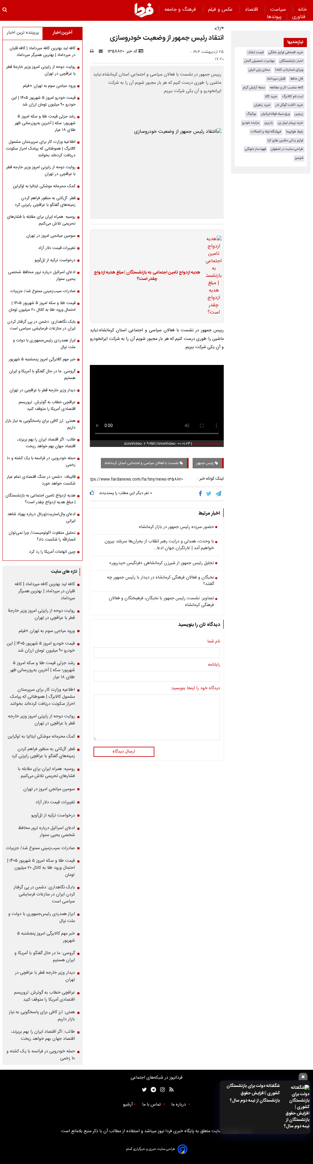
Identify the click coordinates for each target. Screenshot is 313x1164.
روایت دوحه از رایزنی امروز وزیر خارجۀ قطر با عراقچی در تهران (40, 70)
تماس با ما (152, 1104)
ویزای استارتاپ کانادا (289, 70)
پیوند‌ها (274, 17)
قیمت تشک (255, 52)
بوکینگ (251, 114)
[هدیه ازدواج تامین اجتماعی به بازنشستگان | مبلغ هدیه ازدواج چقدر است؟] (212, 276)
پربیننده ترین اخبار (23, 32)
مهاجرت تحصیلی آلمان (259, 61)
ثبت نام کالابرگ (292, 96)
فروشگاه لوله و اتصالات (266, 132)
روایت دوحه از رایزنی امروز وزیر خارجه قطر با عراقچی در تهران (40, 170)
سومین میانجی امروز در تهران (50, 235)
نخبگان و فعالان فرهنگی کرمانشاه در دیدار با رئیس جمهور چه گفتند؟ (160, 581)
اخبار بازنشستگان (291, 61)
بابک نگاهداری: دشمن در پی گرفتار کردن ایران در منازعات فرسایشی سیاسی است (41, 325)
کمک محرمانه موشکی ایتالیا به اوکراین (44, 186)
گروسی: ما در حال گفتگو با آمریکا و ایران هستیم (42, 374)
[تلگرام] (219, 494)
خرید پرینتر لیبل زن (290, 123)
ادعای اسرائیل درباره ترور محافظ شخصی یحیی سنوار (41, 275)
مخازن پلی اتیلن (259, 70)
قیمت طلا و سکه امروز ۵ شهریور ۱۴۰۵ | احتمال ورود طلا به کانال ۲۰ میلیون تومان (42, 306)
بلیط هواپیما (294, 132)
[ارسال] (102, 51)
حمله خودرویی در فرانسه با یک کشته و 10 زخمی (41, 461)
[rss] (169, 1090)
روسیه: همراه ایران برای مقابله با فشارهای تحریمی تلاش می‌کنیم (41, 220)
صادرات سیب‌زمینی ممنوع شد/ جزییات (42, 291)
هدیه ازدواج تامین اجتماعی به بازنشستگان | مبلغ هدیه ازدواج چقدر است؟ (147, 276)
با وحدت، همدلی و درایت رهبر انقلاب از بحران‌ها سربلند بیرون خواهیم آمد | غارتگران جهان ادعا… (159, 545)
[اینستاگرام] (161, 1090)
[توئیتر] (143, 1090)
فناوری (299, 17)
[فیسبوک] (201, 494)
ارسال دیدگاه (123, 751)
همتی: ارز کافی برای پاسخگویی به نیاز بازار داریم (40, 424)
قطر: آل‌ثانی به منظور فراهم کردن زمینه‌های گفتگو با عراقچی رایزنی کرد (45, 201)
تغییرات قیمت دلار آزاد (56, 248)
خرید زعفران (262, 105)
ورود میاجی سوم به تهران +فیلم (49, 86)
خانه (302, 10)
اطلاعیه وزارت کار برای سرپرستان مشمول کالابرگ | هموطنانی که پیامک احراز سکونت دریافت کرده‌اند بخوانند (40, 149)
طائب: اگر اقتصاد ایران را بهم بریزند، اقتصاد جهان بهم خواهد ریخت (46, 443)
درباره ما (179, 1104)
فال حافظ (296, 79)
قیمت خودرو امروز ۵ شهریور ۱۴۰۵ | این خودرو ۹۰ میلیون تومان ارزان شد (43, 101)
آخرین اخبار (62, 32)
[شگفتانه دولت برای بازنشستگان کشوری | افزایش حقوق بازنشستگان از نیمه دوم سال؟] (296, 1107)
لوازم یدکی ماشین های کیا (285, 140)
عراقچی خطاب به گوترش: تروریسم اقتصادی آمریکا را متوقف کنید (47, 405)
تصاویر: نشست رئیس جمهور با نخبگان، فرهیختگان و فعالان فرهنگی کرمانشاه (161, 601)
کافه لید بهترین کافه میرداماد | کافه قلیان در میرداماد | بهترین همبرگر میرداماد (42, 51)
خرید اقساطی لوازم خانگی (285, 52)
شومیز (299, 158)
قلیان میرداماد (276, 79)
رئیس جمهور (205, 463)
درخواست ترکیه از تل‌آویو (55, 260)
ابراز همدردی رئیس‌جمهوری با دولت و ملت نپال (44, 344)
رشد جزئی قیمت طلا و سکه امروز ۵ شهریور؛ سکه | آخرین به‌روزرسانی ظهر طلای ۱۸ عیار (45, 123)
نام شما (213, 641)
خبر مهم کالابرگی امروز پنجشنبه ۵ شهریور (42, 359)
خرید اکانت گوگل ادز (289, 105)
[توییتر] (209, 494)
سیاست (278, 10)
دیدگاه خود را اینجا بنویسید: (195, 688)
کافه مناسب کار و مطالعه (286, 88)
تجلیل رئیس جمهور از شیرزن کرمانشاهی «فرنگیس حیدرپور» (161, 563)
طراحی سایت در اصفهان (287, 149)
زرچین (299, 114)
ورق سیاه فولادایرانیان (275, 114)
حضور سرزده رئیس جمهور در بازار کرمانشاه (176, 527)
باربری (268, 123)
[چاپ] (94, 51)
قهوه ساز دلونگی (255, 149)
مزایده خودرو (251, 123)
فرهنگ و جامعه (180, 10)
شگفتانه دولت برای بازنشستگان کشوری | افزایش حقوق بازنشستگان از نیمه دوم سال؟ (253, 1093)
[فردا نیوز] (143, 10)
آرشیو (128, 1104)
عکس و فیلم (221, 10)
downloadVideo (207, 444)
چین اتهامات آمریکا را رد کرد (52, 552)
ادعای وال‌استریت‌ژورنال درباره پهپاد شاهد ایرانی (41, 517)
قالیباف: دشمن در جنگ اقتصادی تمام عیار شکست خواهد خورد (41, 480)
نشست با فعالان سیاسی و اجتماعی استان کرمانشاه (142, 463)
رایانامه (214, 665)
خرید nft (271, 96)
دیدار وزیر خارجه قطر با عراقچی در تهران (42, 390)
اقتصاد (252, 10)
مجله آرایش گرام (254, 88)
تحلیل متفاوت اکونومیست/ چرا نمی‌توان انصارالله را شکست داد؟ (42, 536)
